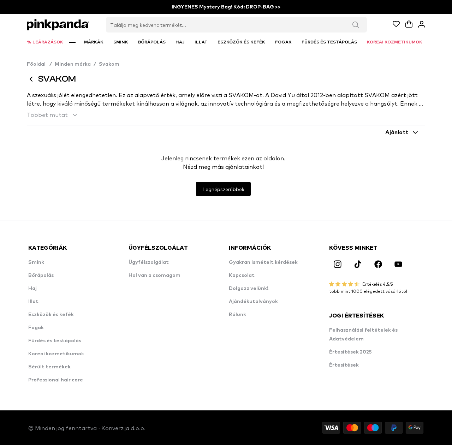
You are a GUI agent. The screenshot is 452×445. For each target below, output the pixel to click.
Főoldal (39, 64)
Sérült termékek (49, 366)
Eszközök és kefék (51, 314)
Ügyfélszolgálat (149, 262)
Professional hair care (55, 380)
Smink (36, 262)
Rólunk (237, 314)
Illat (33, 301)
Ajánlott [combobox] (396, 132)
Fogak (36, 327)
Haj (32, 288)
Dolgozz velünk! (248, 288)
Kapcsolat (242, 275)
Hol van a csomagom (154, 275)
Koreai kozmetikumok (56, 353)
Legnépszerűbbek (223, 189)
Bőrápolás (41, 275)
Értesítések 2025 (350, 352)
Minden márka (73, 64)
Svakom (109, 64)
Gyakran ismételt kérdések (263, 262)
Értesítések (344, 365)
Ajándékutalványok (253, 301)
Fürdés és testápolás (54, 340)
